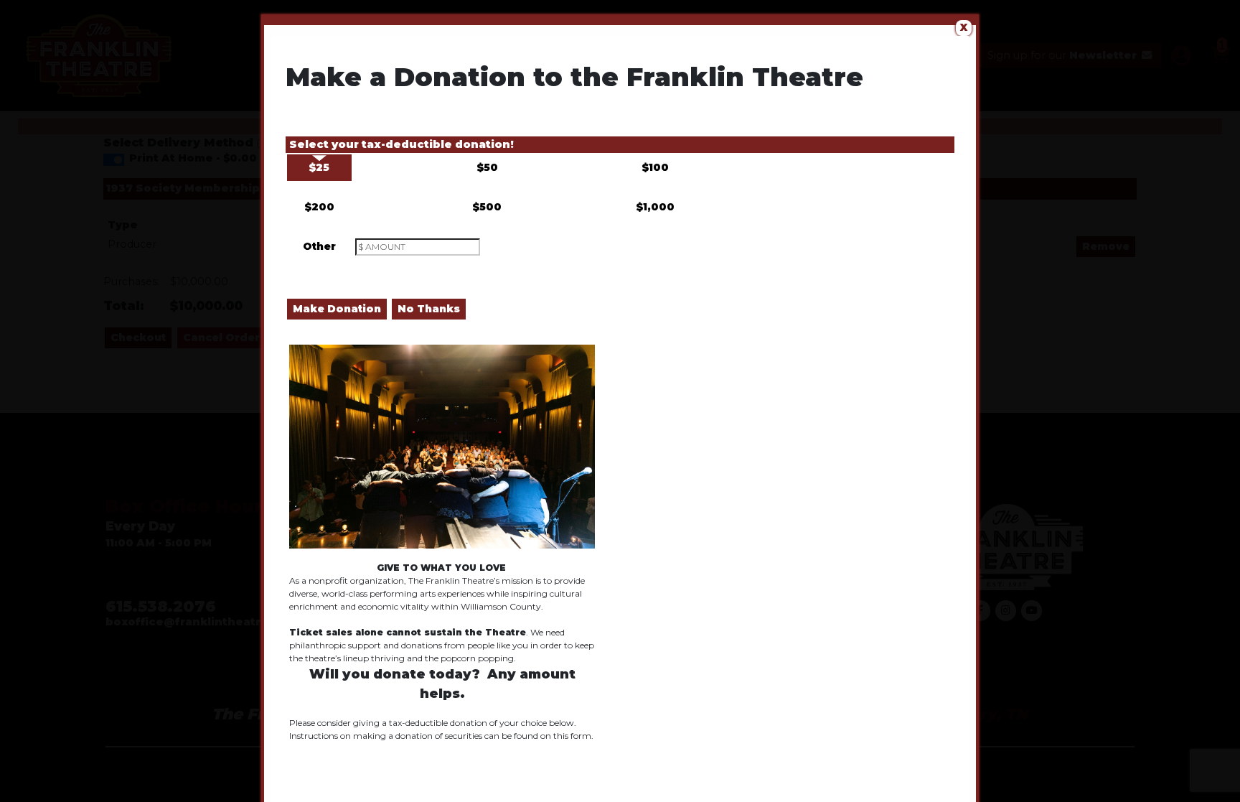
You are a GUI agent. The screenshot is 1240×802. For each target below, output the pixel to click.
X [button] (963, 27)
